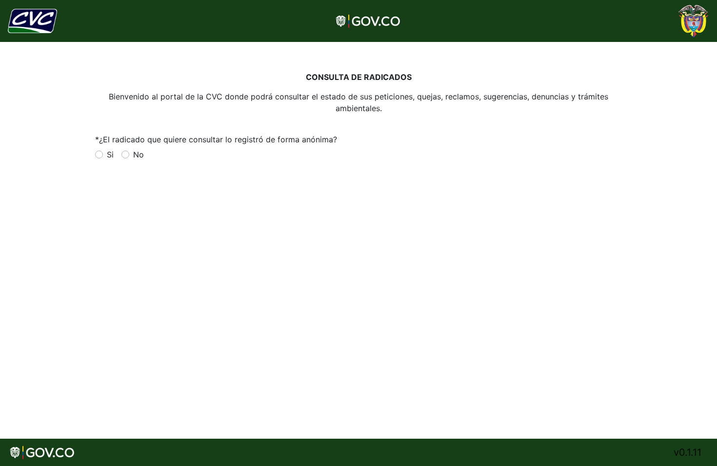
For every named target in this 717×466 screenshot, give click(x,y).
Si (110, 154)
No (138, 154)
